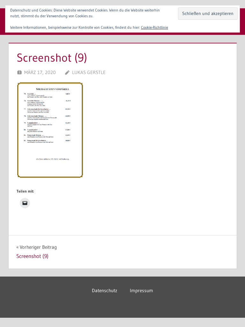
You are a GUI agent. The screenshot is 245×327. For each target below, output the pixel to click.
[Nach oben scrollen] (230, 312)
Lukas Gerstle (89, 72)
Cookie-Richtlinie (154, 27)
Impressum (141, 290)
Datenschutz (104, 290)
